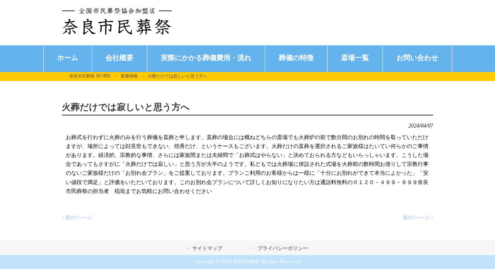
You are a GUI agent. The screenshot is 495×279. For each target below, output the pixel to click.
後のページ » (418, 217)
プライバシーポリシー (283, 248)
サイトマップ (207, 248)
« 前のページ (77, 217)
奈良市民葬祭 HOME (90, 76)
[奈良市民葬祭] (117, 33)
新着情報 (129, 76)
